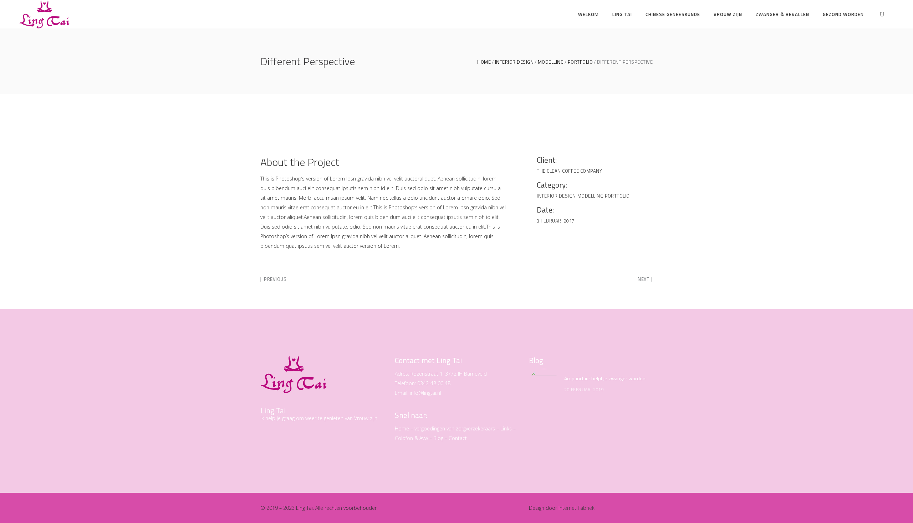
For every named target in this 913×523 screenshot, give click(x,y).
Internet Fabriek (576, 507)
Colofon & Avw (411, 438)
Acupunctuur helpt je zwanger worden (605, 378)
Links (506, 428)
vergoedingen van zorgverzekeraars (454, 428)
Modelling (551, 62)
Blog (438, 438)
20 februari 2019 (584, 390)
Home (484, 62)
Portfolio (580, 62)
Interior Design (514, 62)
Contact (458, 438)
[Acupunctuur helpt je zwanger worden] (544, 384)
